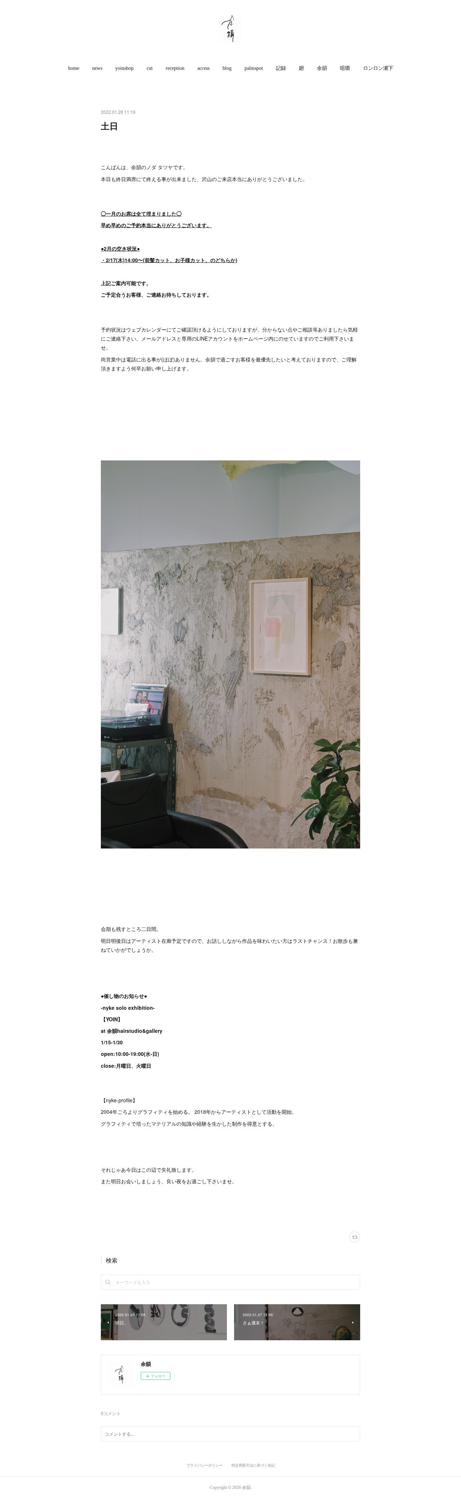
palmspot (254, 68)
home (73, 68)
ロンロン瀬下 (378, 68)
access (203, 68)
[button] (73, 68)
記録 (281, 68)
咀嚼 (345, 68)
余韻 (322, 68)
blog (227, 68)
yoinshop (124, 68)
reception (175, 68)
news (97, 68)
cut (150, 68)
